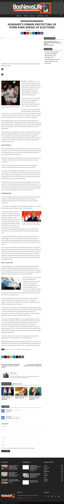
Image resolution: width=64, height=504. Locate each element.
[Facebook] (53, 1)
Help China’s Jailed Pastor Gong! (52, 59)
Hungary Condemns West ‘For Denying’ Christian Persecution (34, 398)
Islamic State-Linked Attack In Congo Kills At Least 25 (14, 480)
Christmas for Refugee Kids (51, 53)
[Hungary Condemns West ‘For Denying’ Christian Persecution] (35, 391)
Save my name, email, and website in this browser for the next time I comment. (19, 448)
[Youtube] (62, 1)
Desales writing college (50, 55)
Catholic (6, 349)
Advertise (18, 15)
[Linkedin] (33, 33)
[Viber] (42, 33)
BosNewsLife (36, 81)
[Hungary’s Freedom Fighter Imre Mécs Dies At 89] (21, 391)
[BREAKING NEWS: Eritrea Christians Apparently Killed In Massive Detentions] (26, 475)
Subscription (40, 15)
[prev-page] (2, 402)
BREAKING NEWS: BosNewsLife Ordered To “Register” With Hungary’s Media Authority (35, 468)
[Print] (39, 33)
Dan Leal (13, 349)
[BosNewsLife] (32, 8)
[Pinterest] (27, 33)
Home (2, 18)
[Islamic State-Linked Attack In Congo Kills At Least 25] (4, 481)
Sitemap (17, 502)
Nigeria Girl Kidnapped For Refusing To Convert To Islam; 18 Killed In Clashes (10, 366)
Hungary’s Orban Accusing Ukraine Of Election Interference (7, 398)
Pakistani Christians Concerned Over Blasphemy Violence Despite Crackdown (13, 467)
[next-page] (4, 402)
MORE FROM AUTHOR (17, 384)
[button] (61, 16)
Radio (46, 15)
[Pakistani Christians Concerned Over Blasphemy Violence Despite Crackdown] (4, 467)
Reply (7, 413)
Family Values (18, 349)
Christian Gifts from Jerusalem (52, 52)
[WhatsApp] (30, 33)
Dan (10, 349)
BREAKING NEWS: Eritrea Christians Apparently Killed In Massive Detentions (35, 475)
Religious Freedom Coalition (51, 61)
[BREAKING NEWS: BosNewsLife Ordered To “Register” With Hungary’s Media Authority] (26, 467)
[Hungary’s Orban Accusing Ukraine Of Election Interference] (7, 391)
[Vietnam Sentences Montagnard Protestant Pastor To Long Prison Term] (4, 474)
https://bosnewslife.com (14, 374)
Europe (6, 18)
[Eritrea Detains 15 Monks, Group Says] (26, 482)
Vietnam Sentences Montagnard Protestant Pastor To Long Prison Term (14, 474)
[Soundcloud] (57, 1)
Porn (32, 349)
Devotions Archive (49, 45)
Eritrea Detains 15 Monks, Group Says (34, 481)
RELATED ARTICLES (6, 384)
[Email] (36, 33)
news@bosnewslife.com (26, 498)
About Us (32, 15)
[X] (60, 1)
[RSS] (55, 1)
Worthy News (48, 63)
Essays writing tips (49, 57)
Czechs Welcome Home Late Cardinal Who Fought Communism (32, 365)
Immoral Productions (26, 349)
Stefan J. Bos (28, 30)
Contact (26, 15)
